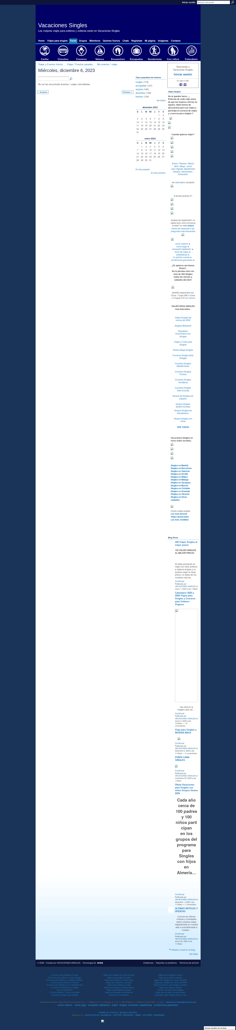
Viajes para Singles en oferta (170, 974)
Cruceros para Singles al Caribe (64, 974)
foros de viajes (183, 251)
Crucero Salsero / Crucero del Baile (64, 992)
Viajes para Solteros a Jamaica (119, 982)
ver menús (190, 297)
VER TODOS (183, 427)
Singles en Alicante (180, 494)
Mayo (182, 166)
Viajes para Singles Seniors (170, 987)
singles (139, 82)
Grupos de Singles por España (182, 397)
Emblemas (148, 962)
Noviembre (187, 171)
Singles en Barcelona (181, 468)
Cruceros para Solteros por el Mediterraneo (64, 984)
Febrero (183, 163)
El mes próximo (158, 172)
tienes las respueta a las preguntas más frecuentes (183, 230)
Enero (175, 163)
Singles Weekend (183, 325)
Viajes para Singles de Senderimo (119, 992)
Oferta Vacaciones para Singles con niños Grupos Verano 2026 (186, 789)
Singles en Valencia (180, 471)
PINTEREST (128, 1015)
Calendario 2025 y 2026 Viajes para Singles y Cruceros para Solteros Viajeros (185, 599)
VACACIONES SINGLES (185, 586)
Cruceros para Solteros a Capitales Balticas (64, 980)
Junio (189, 166)
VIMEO (138, 1015)
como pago (183, 246)
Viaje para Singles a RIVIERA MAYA (185, 731)
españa (139, 89)
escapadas (141, 85)
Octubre (176, 171)
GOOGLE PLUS (92, 1015)
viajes (115, 1005)
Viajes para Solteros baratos (170, 977)
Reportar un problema (166, 962)
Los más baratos (179, 513)
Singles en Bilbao (179, 476)
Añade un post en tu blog (183, 949)
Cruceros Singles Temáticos (183, 381)
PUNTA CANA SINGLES (182, 759)
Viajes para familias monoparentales (170, 992)
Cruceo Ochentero (65, 989)
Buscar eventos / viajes (71, 79)
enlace (190, 225)
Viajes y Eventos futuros (50, 64)
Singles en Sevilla (179, 473)
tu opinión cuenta (182, 257)
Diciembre (183, 174)
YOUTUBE (147, 1015)
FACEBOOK (106, 1015)
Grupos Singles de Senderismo (183, 412)
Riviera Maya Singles (183, 349)
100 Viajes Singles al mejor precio (186, 543)
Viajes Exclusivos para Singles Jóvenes (170, 984)
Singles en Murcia (179, 485)
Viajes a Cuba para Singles (183, 343)
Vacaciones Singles (62, 25)
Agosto (180, 168)
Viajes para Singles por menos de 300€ (170, 982)
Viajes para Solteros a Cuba (118, 984)
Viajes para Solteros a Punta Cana (119, 980)
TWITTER (117, 1015)
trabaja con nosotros (108, 1012)
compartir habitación (183, 248)
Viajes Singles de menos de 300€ (183, 319)
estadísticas (183, 254)
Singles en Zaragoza (181, 482)
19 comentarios (181, 724)
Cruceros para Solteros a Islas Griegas (64, 977)
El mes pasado (143, 169)
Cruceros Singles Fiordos (183, 373)
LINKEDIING (158, 1015)
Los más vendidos (180, 519)
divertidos (140, 92)
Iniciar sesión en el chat (215, 1028)
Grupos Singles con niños (183, 420)
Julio (173, 168)
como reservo (183, 243)
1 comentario (190, 904)
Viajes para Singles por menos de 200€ (170, 980)
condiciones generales (183, 259)
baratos (139, 96)
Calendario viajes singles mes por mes (170, 994)
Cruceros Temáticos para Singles (65, 987)
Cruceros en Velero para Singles (64, 994)
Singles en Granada (180, 491)
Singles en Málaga (179, 479)
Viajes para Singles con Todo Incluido (118, 974)
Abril (176, 166)
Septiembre (189, 168)
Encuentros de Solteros (119, 994)
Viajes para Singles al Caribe (119, 977)
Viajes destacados (180, 516)
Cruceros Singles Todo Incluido (183, 389)
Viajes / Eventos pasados (80, 64)
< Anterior (42, 92)
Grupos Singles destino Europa (183, 405)
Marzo (191, 163)
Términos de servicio (189, 962)
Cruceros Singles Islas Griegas (182, 356)
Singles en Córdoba (180, 488)
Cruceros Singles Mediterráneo (183, 365)
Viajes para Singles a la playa (119, 989)
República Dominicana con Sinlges (183, 333)
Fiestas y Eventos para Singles (170, 989)
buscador (133, 1005)
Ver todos (161, 100)
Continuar (179, 581)
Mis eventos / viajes (107, 64)
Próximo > (127, 92)
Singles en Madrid (179, 465)
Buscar (232, 2)
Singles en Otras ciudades (179, 498)
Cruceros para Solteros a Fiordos (65, 982)
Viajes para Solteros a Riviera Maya (119, 987)
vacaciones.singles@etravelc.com (181, 1002)
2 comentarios (191, 753)
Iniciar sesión (188, 2)
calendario (180, 182)
